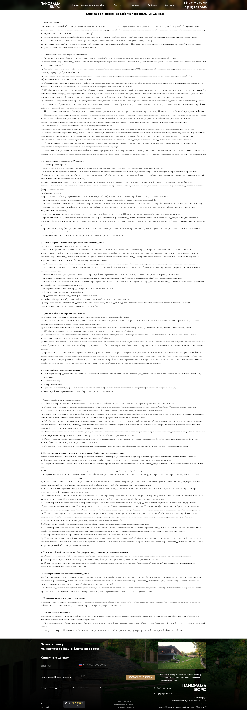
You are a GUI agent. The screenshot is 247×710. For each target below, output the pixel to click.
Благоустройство (81, 687)
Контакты (169, 5)
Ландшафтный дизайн (51, 687)
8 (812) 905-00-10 (196, 7)
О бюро (152, 5)
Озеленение (104, 687)
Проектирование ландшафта (88, 5)
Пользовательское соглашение (123, 704)
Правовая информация (123, 701)
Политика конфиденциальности (123, 707)
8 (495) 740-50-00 (195, 3)
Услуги (117, 5)
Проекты (135, 5)
